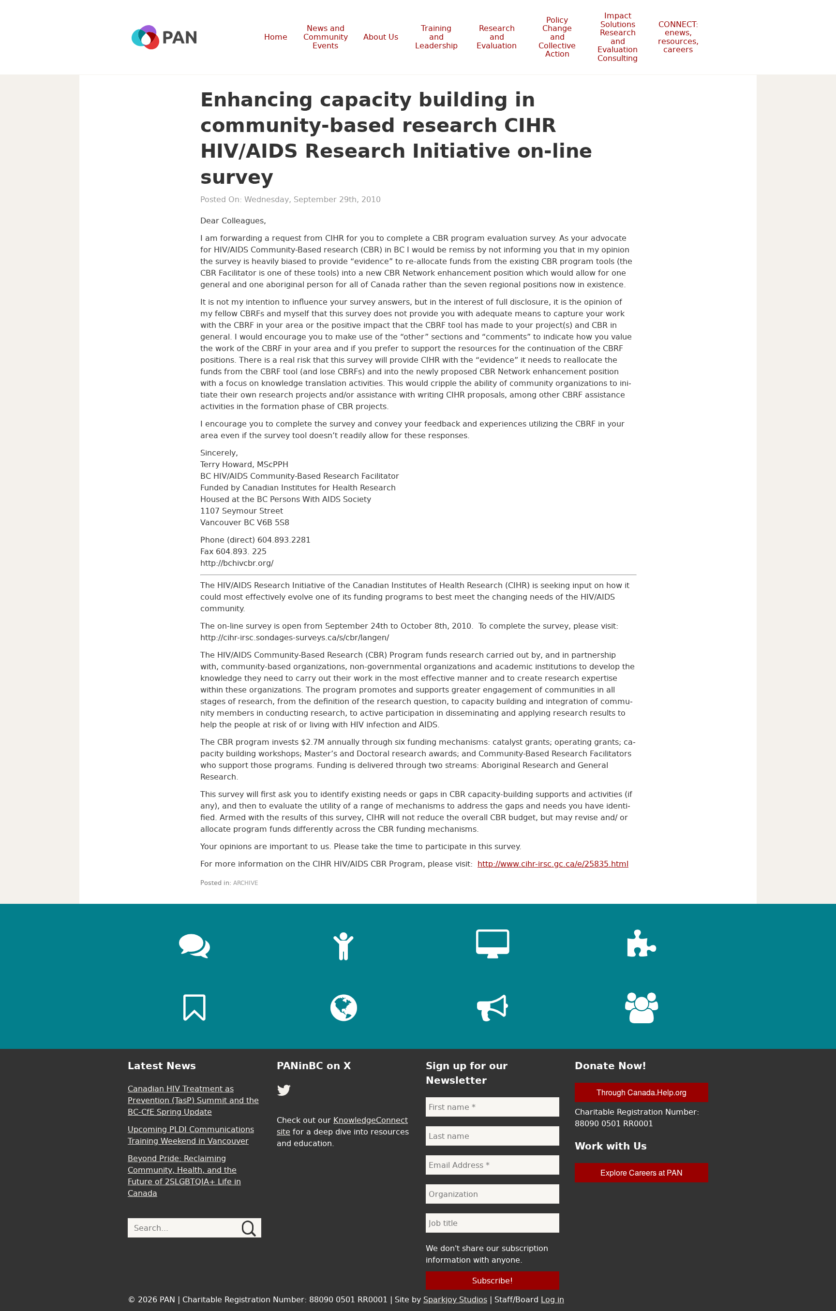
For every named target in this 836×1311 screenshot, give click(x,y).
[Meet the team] (641, 1008)
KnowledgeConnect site (342, 1125)
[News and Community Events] (194, 945)
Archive (245, 883)
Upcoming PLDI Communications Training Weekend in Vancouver (191, 1135)
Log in (552, 1299)
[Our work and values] (343, 1008)
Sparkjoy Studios (455, 1299)
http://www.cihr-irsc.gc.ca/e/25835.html (553, 863)
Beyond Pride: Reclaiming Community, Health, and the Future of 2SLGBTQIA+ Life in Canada (184, 1175)
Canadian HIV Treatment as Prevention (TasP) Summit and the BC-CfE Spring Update (193, 1100)
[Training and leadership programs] (343, 945)
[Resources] (194, 1008)
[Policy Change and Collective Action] (492, 1008)
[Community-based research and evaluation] (641, 945)
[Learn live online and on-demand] (492, 945)
